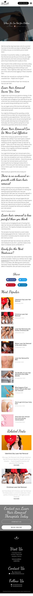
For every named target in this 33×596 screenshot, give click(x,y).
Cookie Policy (16, 561)
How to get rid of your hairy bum (23, 403)
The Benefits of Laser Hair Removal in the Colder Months (23, 374)
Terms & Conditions (16, 559)
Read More (16, 465)
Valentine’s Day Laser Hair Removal (23, 300)
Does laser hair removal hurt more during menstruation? (22, 418)
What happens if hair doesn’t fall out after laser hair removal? (23, 389)
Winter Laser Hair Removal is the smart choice (23, 344)
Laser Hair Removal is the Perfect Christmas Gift (22, 329)
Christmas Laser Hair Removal (21, 315)
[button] (31, 3)
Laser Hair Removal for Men (22, 359)
